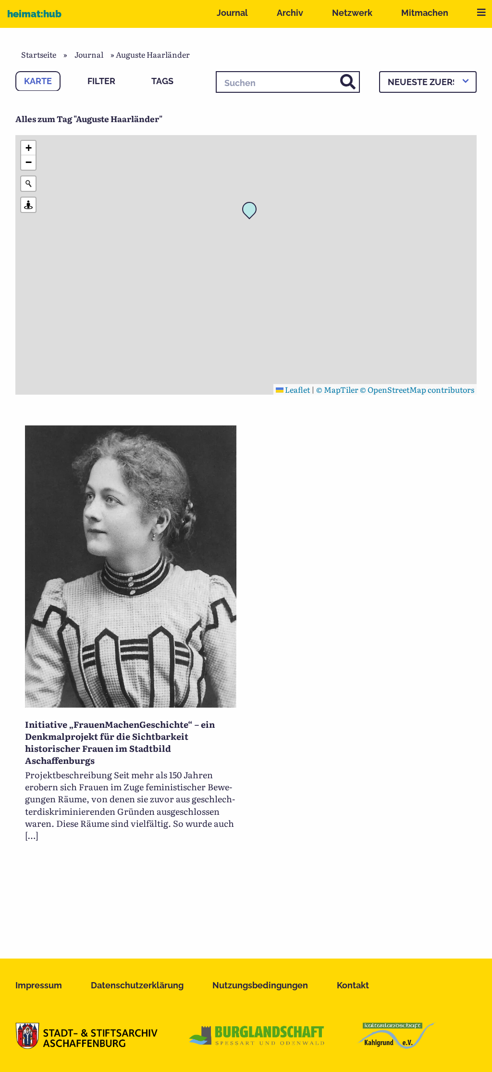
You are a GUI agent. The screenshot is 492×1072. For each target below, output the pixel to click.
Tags (162, 81)
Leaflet (296, 389)
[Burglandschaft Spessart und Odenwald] (257, 1045)
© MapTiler (337, 389)
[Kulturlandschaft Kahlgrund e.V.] (396, 1045)
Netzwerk (352, 13)
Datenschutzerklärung (137, 985)
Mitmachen (424, 13)
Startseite (38, 54)
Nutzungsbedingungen (260, 985)
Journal (232, 13)
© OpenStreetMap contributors (417, 389)
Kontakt (353, 985)
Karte (38, 81)
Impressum (38, 985)
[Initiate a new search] (28, 183)
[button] (252, 212)
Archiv (290, 13)
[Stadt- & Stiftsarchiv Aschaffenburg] (86, 1045)
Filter (101, 81)
